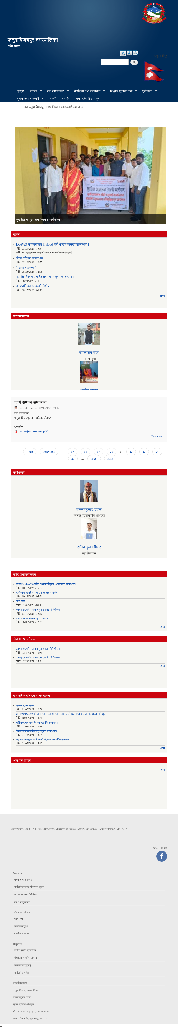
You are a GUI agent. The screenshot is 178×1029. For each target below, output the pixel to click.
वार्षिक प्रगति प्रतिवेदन (25, 950)
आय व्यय (20, 601)
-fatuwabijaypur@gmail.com (33, 1018)
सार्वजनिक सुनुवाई (22, 965)
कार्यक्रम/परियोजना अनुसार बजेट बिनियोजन (38, 610)
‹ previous (49, 451)
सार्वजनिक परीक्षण (22, 972)
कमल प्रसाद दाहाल (89, 509)
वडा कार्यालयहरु (54, 91)
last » (110, 458)
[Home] (154, 12)
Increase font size (123, 53)
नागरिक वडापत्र (21, 933)
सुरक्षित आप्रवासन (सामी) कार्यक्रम (38, 219)
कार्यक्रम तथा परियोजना (85, 91)
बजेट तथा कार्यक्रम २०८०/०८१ (32, 618)
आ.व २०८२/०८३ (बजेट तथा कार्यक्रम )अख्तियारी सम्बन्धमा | (46, 584)
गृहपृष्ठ (20, 91)
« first (29, 451)
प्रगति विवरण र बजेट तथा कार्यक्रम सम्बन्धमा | (45, 276)
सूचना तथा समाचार (23, 879)
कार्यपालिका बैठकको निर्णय (32, 286)
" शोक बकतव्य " (26, 267)
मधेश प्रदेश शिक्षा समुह (87, 98)
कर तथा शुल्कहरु (22, 902)
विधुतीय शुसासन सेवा (119, 91)
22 (131, 451)
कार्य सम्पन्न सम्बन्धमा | (31, 402)
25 (72, 458)
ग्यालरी (52, 98)
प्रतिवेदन (145, 91)
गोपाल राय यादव (89, 352)
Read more (156, 436)
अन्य (162, 295)
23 (144, 451)
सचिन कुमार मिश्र (89, 547)
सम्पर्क (65, 98)
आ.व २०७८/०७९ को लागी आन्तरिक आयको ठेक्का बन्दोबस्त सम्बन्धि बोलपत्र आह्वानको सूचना (62, 714)
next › (94, 458)
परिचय (32, 91)
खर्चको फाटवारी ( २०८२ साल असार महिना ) (37, 592)
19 (98, 451)
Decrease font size (135, 52)
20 (111, 451)
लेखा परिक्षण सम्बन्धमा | (30, 258)
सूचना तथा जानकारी (26, 98)
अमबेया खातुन (89, 390)
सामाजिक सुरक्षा (21, 926)
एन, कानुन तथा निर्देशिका (25, 894)
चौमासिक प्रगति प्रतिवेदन (26, 957)
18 (85, 451)
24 (157, 451)
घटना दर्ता (18, 918)
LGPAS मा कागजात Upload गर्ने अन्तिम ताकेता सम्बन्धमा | (52, 244)
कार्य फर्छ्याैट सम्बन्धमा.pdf (33, 431)
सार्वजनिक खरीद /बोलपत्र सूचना (29, 887)
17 (72, 451)
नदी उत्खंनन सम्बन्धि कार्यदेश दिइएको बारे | (37, 722)
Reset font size (129, 52)
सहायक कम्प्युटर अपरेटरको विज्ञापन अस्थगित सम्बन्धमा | (44, 739)
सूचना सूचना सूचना (25, 705)
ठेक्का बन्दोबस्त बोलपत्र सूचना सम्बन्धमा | (36, 731)
